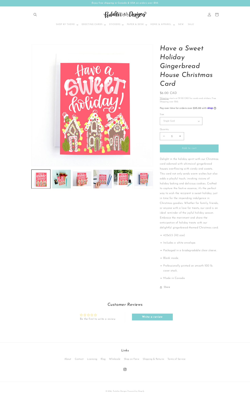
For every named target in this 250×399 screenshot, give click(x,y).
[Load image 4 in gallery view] (102, 179)
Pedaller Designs (120, 391)
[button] (35, 14)
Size (162, 114)
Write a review (152, 317)
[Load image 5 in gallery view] (123, 179)
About (67, 359)
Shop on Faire (131, 359)
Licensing (92, 359)
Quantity (164, 129)
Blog (103, 359)
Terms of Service (177, 359)
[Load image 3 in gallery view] (82, 179)
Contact (79, 359)
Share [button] (167, 287)
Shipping (164, 98)
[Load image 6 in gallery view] (143, 179)
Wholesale (114, 359)
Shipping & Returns (153, 359)
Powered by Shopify (136, 391)
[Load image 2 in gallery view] (61, 179)
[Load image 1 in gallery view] (40, 179)
